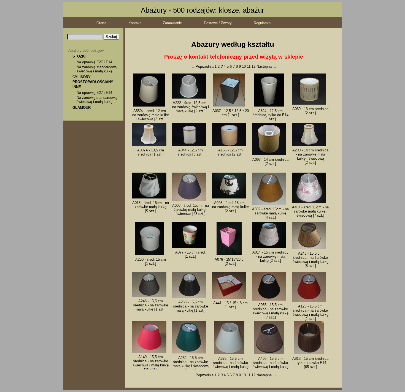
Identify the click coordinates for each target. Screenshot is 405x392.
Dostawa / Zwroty (218, 23)
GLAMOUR (81, 107)
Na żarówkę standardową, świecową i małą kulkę (97, 69)
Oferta (101, 23)
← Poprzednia (202, 66)
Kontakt (134, 23)
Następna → (266, 66)
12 (253, 66)
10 (244, 66)
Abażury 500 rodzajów (86, 50)
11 (248, 66)
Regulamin (262, 23)
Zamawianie (172, 23)
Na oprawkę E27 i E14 (94, 62)
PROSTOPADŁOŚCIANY (92, 82)
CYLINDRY (81, 77)
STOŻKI (79, 56)
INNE (76, 87)
